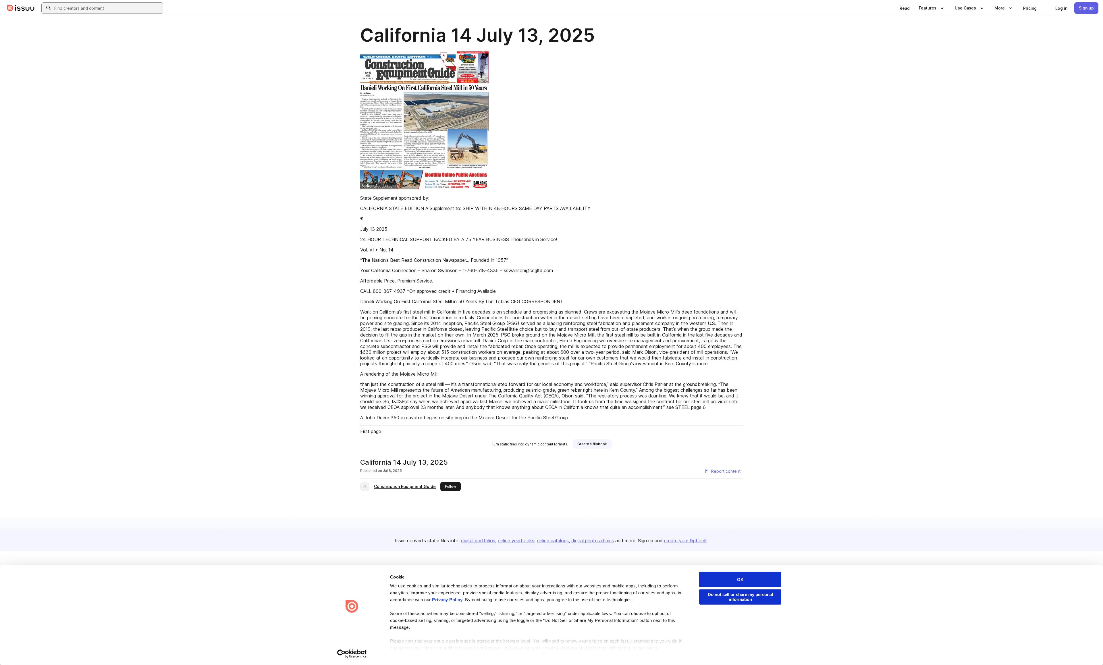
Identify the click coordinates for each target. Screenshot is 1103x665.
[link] (904, 8)
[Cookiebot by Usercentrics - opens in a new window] (352, 653)
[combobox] (107, 8)
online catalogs (553, 540)
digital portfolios (478, 540)
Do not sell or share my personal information (740, 597)
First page (370, 431)
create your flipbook (685, 540)
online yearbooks (516, 540)
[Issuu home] (21, 8)
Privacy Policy (447, 599)
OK (740, 579)
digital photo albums (592, 540)
